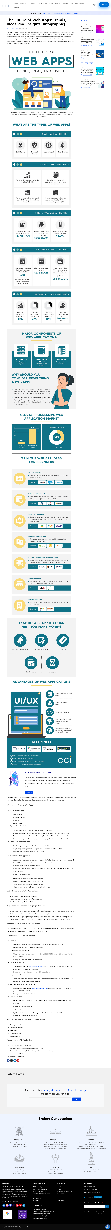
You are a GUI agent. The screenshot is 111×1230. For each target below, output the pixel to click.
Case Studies (79, 3)
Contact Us (29, 792)
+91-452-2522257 (91, 1189)
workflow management (40, 988)
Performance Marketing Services (41, 1213)
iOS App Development (39, 1187)
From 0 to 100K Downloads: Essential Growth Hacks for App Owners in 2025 (86, 30)
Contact (16, 7)
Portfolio (65, 3)
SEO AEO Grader (54, 3)
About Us (23, 3)
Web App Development (39, 1209)
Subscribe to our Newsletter (93, 1203)
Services (32, 3)
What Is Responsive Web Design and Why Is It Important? (88, 70)
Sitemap (59, 1196)
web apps (69, 39)
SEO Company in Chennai (40, 1218)
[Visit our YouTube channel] (20, 1205)
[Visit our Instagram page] (7, 1205)
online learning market (36, 966)
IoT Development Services (40, 1196)
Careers (59, 1189)
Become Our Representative (64, 1191)
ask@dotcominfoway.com (93, 1192)
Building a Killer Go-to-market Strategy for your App (87, 53)
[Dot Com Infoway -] (5, 5)
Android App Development (40, 1189)
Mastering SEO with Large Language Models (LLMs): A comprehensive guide (88, 42)
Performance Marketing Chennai (41, 1216)
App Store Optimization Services (42, 1193)
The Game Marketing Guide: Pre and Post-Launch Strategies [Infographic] (88, 84)
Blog (71, 3)
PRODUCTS (60, 1201)
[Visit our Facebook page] (10, 1205)
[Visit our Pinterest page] (17, 1205)
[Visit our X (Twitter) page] (13, 1205)
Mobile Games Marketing (39, 1191)
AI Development (37, 1198)
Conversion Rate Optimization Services (43, 1211)
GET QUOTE (104, 4)
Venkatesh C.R (14, 28)
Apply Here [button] (98, 1197)
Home (16, 3)
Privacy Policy (60, 1193)
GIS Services (36, 1200)
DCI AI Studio (43, 3)
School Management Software (65, 1204)
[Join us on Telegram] (23, 1205)
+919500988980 (91, 1186)
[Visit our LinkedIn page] (3, 1205)
